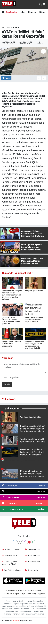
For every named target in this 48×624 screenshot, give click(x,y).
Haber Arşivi (33, 570)
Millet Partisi (16, 101)
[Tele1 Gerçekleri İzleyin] (9, 4)
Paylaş (7, 78)
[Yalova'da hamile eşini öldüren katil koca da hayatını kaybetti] (35, 309)
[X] (19, 542)
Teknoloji (7, 593)
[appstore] (13, 581)
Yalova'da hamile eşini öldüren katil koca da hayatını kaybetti (34, 319)
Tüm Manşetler (34, 561)
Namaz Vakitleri (11, 555)
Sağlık (16, 593)
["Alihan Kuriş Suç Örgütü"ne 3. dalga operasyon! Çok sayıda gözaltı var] (12, 309)
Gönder (7, 384)
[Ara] (40, 4)
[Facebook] (15, 542)
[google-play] (35, 581)
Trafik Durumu (34, 555)
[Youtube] (29, 542)
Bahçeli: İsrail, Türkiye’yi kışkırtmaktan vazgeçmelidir (11, 344)
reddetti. (27, 154)
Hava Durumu (34, 549)
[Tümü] (45, 399)
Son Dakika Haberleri (13, 570)
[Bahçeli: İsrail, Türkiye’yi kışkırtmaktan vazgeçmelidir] (12, 334)
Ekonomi (32, 12)
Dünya (42, 12)
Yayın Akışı (31, 593)
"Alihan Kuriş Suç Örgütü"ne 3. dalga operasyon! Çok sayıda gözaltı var (11, 320)
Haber (22, 12)
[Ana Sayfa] (3, 12)
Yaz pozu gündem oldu (34, 291)
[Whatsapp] (33, 542)
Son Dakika (11, 12)
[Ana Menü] (44, 4)
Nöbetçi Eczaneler (12, 549)
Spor (22, 593)
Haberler (6, 27)
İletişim (41, 593)
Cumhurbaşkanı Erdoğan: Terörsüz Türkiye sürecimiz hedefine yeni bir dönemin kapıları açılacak (12, 295)
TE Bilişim (15, 621)
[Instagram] (24, 542)
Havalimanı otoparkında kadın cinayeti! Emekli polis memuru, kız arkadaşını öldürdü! (34, 345)
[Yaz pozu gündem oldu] (35, 283)
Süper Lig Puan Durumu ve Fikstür (9, 562)
